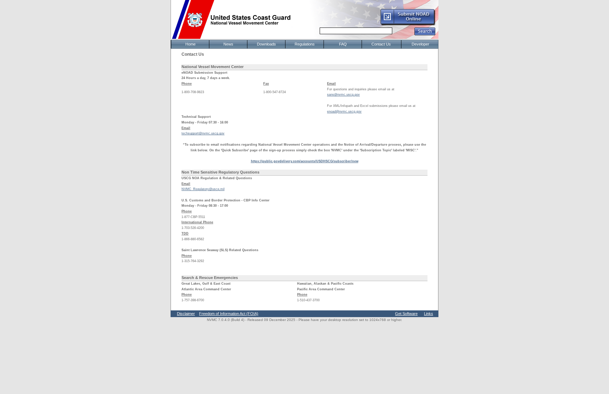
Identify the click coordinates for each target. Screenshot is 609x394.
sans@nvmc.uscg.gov (343, 94)
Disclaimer (186, 313)
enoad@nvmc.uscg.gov (344, 111)
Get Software (406, 313)
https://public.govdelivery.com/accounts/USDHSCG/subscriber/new (304, 161)
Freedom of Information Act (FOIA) (228, 313)
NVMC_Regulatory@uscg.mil (203, 189)
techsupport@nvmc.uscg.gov (203, 133)
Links (428, 313)
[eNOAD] (408, 24)
